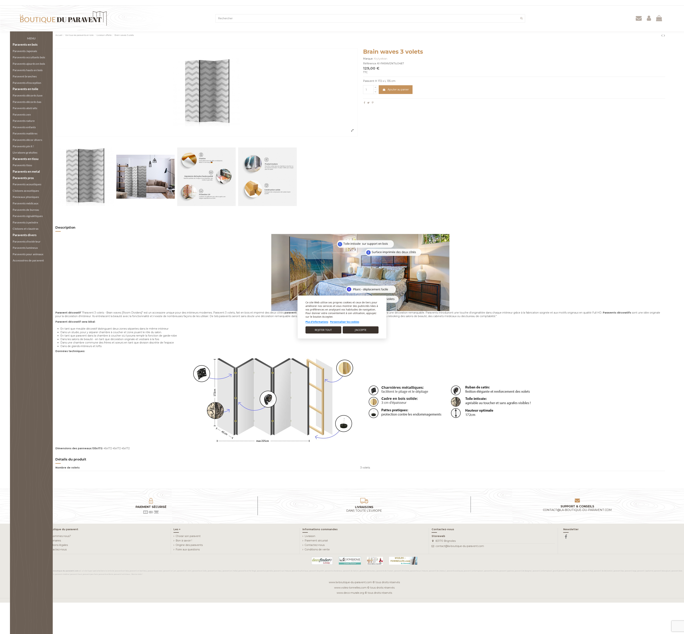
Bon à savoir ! (184, 540)
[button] (31, 38)
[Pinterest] (373, 102)
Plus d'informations (316, 322)
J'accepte (360, 330)
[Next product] (664, 35)
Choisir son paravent (188, 536)
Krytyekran (380, 58)
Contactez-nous (57, 549)
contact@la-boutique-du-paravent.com (460, 546)
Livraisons (364, 509)
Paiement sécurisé (316, 540)
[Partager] (364, 102)
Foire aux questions (188, 549)
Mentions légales (57, 545)
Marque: (368, 58)
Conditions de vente (317, 549)
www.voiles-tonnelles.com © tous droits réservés (364, 587)
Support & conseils (577, 508)
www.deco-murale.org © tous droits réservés (364, 592)
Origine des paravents (189, 545)
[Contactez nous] (638, 18)
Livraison (310, 536)
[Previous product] (662, 35)
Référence (369, 63)
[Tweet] (368, 102)
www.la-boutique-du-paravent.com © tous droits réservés (364, 582)
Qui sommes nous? (59, 536)
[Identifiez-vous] (649, 18)
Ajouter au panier (398, 89)
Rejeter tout (323, 330)
